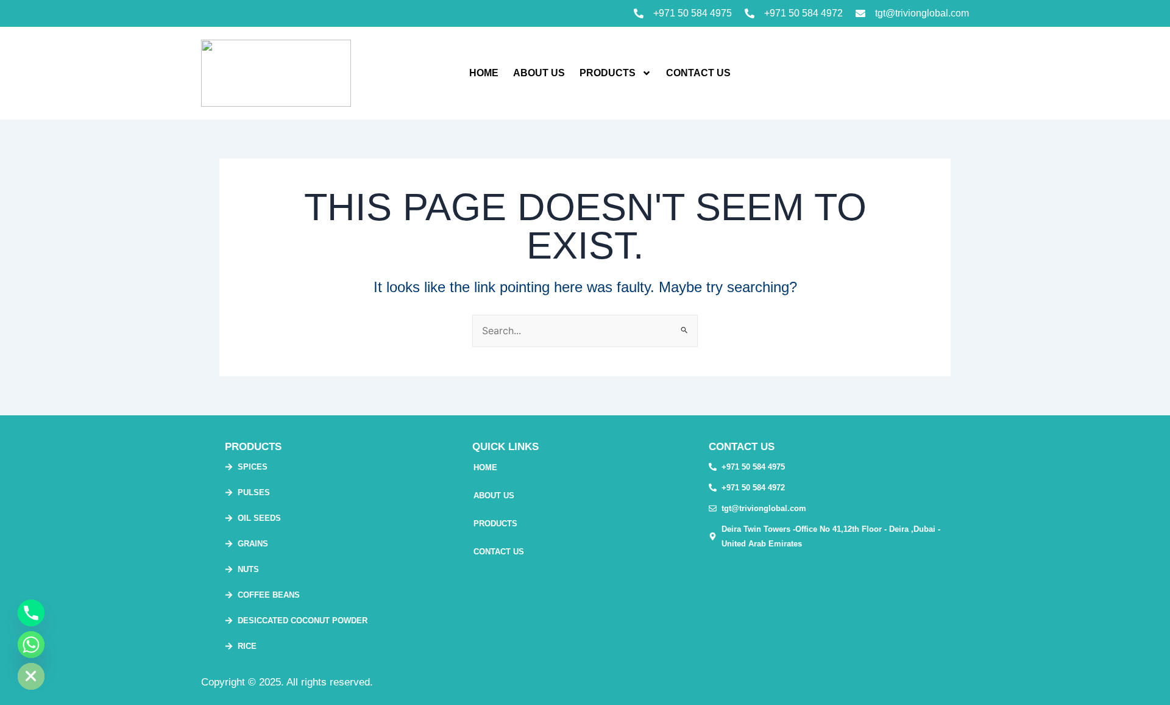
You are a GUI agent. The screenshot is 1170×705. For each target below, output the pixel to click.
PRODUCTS (608, 73)
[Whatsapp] (31, 644)
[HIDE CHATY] (31, 676)
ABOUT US (539, 73)
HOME (483, 73)
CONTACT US (698, 73)
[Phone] (31, 612)
